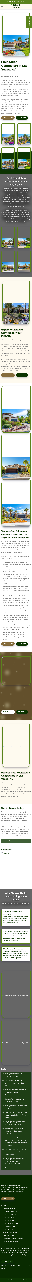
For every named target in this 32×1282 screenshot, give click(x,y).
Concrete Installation (9, 1214)
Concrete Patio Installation (11, 1241)
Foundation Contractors (10, 1208)
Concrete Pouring (8, 1217)
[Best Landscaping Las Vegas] (16, 6)
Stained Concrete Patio (10, 1232)
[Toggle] (3, 841)
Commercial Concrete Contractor (13, 1238)
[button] (2, 6)
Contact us (6, 849)
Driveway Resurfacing (10, 1211)
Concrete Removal (8, 1220)
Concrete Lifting (8, 1229)
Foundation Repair (8, 1235)
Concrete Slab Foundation (11, 1223)
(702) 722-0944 (21, 1)
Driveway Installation (9, 1226)
